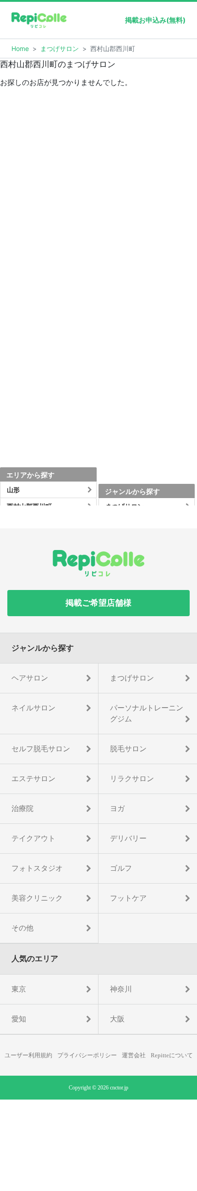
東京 (18, 989)
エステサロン (33, 779)
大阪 (117, 1019)
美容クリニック (37, 898)
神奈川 (121, 989)
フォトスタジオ (37, 868)
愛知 (18, 1019)
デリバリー (128, 838)
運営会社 (134, 1055)
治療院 (22, 808)
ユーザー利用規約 (28, 1055)
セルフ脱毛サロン (40, 749)
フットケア (128, 898)
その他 (22, 928)
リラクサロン (132, 779)
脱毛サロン (128, 749)
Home (20, 48)
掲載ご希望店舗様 (98, 602)
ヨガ (117, 808)
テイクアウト (33, 838)
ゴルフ (121, 868)
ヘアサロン (29, 678)
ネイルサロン (33, 708)
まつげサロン (59, 48)
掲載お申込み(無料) (155, 20)
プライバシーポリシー (87, 1055)
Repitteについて (172, 1055)
